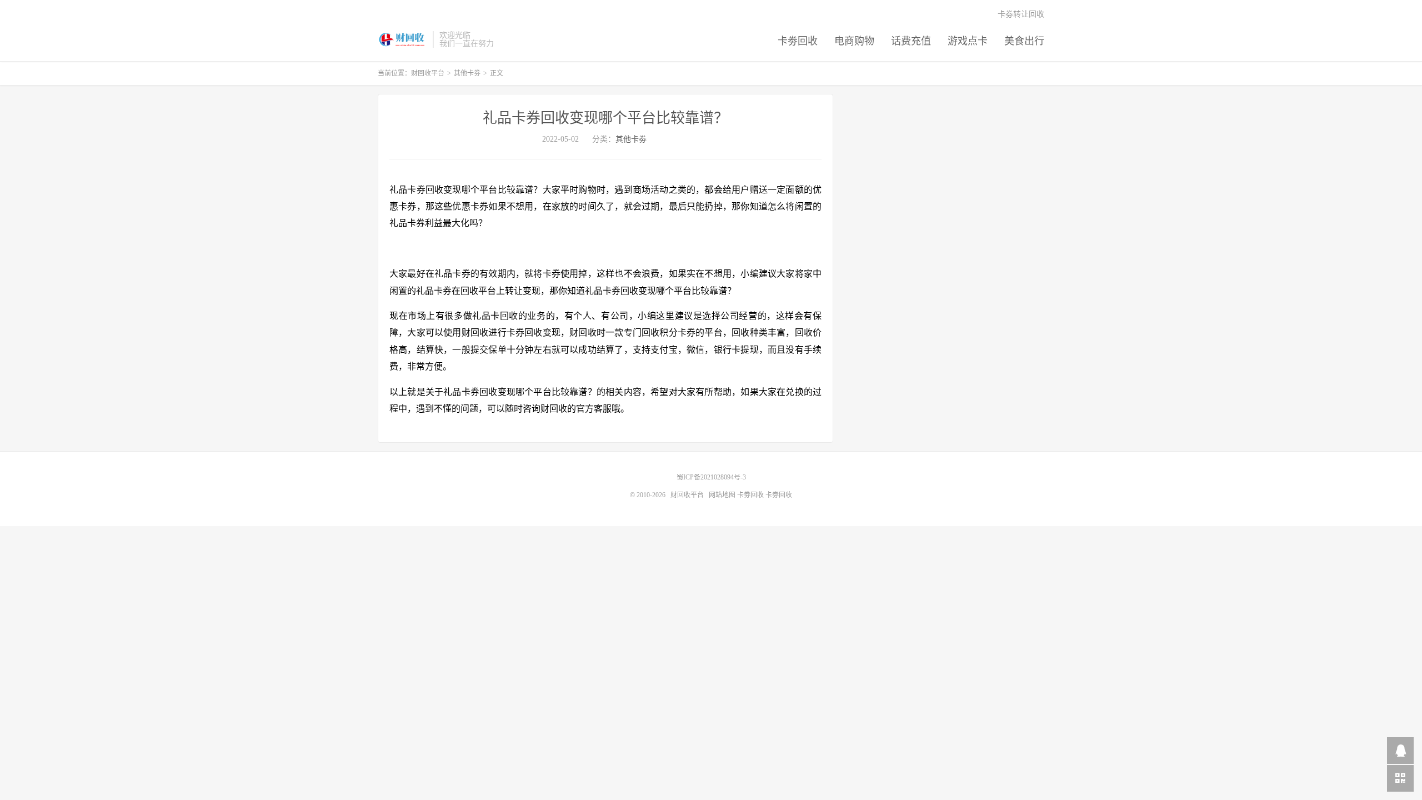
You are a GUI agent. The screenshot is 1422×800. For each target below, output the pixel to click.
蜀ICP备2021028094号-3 (711, 477)
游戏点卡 (968, 41)
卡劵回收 (798, 41)
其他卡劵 (467, 73)
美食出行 (1024, 41)
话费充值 (911, 41)
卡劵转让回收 (1021, 14)
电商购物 (854, 41)
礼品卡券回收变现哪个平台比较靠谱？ (605, 118)
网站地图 (722, 495)
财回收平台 (402, 39)
